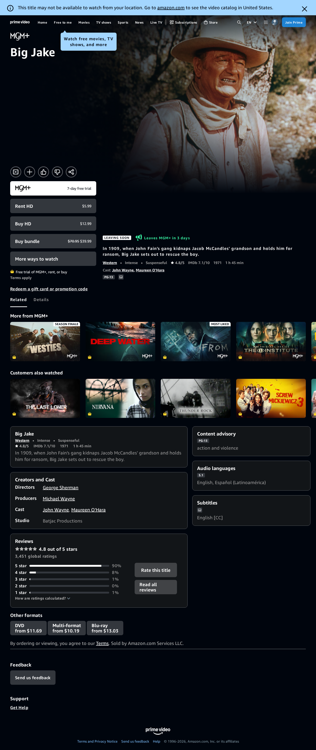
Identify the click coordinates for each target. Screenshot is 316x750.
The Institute (271, 341)
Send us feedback (135, 741)
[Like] (43, 171)
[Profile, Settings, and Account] (274, 22)
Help (156, 741)
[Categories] (265, 22)
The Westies (45, 341)
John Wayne (123, 270)
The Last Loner (45, 398)
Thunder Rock (196, 398)
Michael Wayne (59, 498)
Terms (102, 643)
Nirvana (120, 398)
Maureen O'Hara (150, 270)
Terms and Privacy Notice (97, 741)
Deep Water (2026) (120, 341)
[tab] (18, 299)
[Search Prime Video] (239, 22)
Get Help (19, 707)
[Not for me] (57, 171)
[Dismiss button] (304, 9)
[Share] (71, 171)
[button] (42, 598)
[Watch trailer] (15, 171)
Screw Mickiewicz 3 (271, 398)
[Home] (20, 22)
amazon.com (171, 7)
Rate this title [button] (156, 570)
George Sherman (60, 487)
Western (110, 262)
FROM (196, 341)
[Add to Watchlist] (29, 171)
